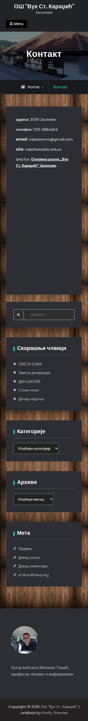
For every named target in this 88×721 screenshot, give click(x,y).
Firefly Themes (55, 712)
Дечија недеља (31, 398)
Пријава (25, 548)
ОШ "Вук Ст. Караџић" (44, 6)
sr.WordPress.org (33, 574)
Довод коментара (32, 566)
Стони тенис (28, 390)
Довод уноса (29, 557)
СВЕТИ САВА (30, 364)
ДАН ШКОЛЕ (29, 381)
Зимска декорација (34, 372)
